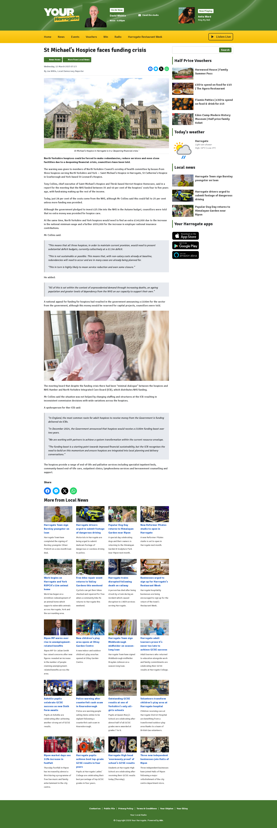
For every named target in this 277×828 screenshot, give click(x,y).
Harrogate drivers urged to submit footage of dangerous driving (90, 528)
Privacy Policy (125, 808)
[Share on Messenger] (156, 69)
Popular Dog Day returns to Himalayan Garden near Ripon (121, 528)
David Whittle (118, 15)
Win (105, 37)
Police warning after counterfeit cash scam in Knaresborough (89, 702)
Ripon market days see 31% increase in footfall (57, 759)
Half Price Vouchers (193, 60)
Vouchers (91, 37)
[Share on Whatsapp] (166, 69)
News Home (54, 59)
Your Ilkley (182, 808)
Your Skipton (166, 808)
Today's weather (189, 132)
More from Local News (79, 59)
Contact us (95, 808)
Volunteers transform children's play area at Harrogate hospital (153, 702)
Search (225, 50)
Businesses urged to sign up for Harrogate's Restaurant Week (154, 581)
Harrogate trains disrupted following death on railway (120, 581)
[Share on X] (161, 69)
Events (75, 37)
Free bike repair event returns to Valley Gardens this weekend (89, 581)
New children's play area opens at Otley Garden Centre (88, 642)
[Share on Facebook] (150, 69)
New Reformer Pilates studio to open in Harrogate (153, 528)
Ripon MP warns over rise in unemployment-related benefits (57, 642)
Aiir (161, 820)
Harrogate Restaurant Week (145, 37)
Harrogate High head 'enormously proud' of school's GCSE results (121, 759)
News (61, 37)
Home (47, 37)
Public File (109, 808)
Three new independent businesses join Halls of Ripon (154, 759)
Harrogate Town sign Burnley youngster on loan (56, 528)
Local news (184, 167)
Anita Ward (204, 16)
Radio (118, 37)
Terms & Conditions (147, 808)
